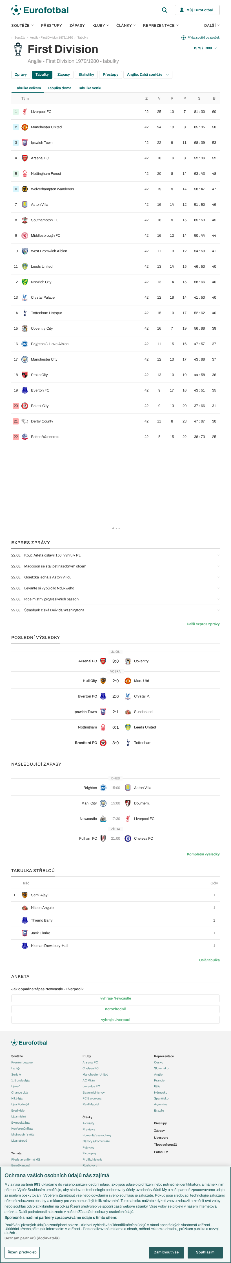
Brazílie (159, 1110)
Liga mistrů (18, 1116)
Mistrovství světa (22, 1134)
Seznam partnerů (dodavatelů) (32, 1238)
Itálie (157, 1086)
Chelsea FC (91, 1068)
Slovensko (161, 1068)
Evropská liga (20, 1122)
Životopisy (90, 1153)
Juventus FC (91, 1086)
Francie (159, 1080)
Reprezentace (159, 26)
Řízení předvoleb (22, 1252)
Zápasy (77, 26)
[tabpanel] (115, 268)
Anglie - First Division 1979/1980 (51, 37)
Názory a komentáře (96, 1141)
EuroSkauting (20, 1165)
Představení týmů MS (25, 1159)
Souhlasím (205, 1252)
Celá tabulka (209, 960)
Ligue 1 (16, 1086)
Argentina (160, 1104)
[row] (115, 111)
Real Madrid (91, 1104)
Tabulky (82, 37)
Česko (158, 1062)
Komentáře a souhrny (97, 1135)
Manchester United (95, 1074)
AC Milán (89, 1080)
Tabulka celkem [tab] (28, 88)
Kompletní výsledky (203, 854)
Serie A (16, 1074)
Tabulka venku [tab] (90, 88)
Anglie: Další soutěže (145, 75)
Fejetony (88, 1147)
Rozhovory (90, 1165)
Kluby (98, 26)
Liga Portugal (20, 1104)
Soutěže (20, 26)
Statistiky (86, 75)
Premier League (22, 1062)
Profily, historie (92, 1159)
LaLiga (15, 1068)
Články (87, 1117)
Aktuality (88, 1123)
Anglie (158, 1074)
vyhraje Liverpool (115, 1020)
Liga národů (19, 1140)
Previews (89, 1129)
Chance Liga (19, 1092)
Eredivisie (18, 1110)
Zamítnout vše (166, 1252)
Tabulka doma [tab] (59, 88)
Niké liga (17, 1098)
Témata (16, 1153)
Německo (160, 1092)
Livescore (161, 1137)
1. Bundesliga (20, 1080)
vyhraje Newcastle (115, 998)
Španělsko (161, 1098)
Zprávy (21, 75)
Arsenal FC (90, 1062)
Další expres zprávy (203, 624)
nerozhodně (115, 1009)
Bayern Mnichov (94, 1092)
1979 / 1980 (202, 48)
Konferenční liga (22, 1128)
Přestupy (51, 26)
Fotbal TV (161, 1152)
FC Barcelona (92, 1098)
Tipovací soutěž (165, 1144)
